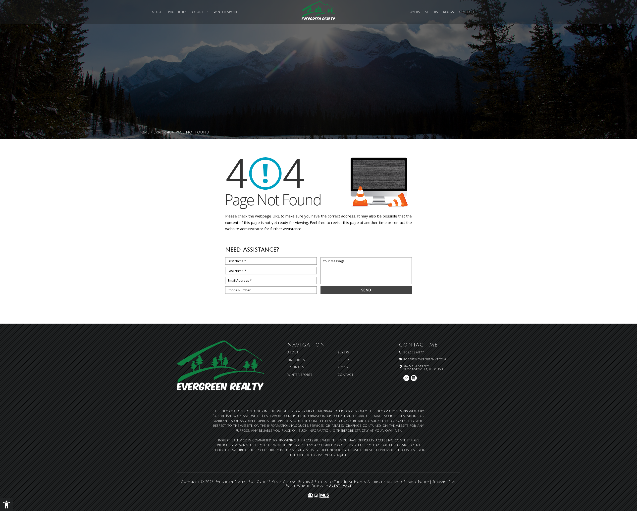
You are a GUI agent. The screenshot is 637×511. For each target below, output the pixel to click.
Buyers (414, 12)
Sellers (431, 12)
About (157, 12)
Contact (467, 12)
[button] (6, 504)
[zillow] (406, 378)
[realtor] (414, 378)
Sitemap (438, 482)
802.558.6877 (413, 352)
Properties (177, 12)
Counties (200, 12)
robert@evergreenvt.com (424, 359)
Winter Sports (227, 12)
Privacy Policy (416, 482)
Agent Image (340, 486)
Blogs (448, 12)
